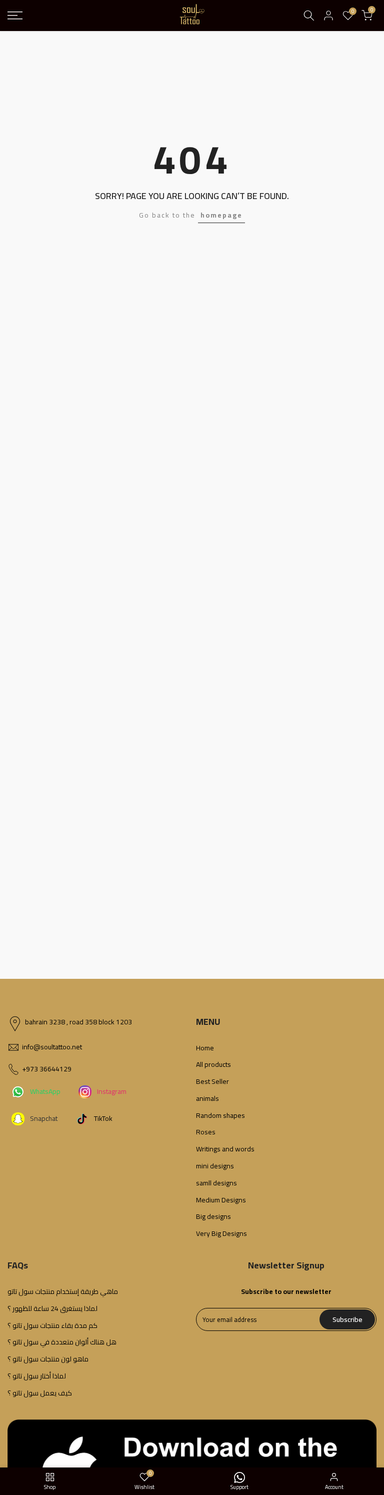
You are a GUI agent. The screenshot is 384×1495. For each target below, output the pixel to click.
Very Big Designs (221, 1234)
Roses (206, 1132)
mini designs (215, 1166)
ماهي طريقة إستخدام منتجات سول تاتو (63, 1292)
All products (213, 1065)
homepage (221, 215)
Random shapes (220, 1116)
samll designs (216, 1183)
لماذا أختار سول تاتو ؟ (37, 1376)
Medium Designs (221, 1200)
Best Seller (212, 1082)
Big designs (213, 1217)
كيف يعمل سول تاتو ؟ (40, 1393)
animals (207, 1099)
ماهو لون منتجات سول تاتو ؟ (48, 1359)
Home (205, 1048)
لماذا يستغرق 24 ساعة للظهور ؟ (53, 1309)
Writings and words (225, 1149)
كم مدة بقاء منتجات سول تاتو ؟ (53, 1326)
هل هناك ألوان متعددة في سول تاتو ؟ (62, 1342)
